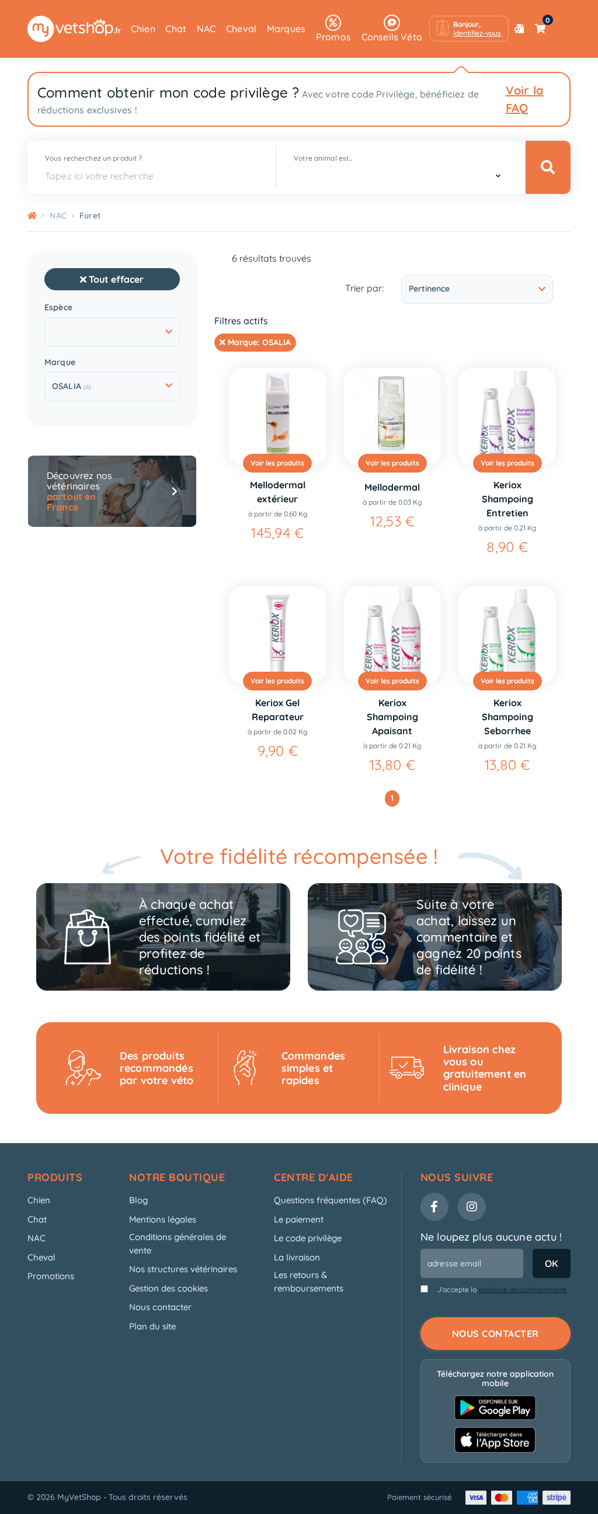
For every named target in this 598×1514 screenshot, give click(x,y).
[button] (469, 28)
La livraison (297, 1257)
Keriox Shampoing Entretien (507, 499)
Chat (175, 28)
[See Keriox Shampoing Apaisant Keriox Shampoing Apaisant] (392, 635)
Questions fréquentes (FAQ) (330, 1200)
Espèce (58, 307)
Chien (143, 28)
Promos (333, 37)
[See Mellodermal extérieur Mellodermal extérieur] (277, 417)
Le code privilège (308, 1238)
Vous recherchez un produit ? (93, 158)
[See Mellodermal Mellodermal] (392, 417)
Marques (286, 28)
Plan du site (152, 1326)
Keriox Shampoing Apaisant (392, 717)
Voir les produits (277, 463)
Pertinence (429, 288)
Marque (59, 362)
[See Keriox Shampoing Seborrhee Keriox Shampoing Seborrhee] (507, 635)
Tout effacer (115, 279)
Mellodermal (392, 487)
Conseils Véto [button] (391, 37)
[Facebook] (434, 1207)
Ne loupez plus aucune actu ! (491, 1237)
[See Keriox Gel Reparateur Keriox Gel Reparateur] (277, 635)
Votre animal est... (323, 158)
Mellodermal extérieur (277, 492)
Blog (138, 1200)
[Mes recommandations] (519, 28)
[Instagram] (472, 1207)
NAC (206, 28)
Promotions (50, 1276)
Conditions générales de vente (177, 1243)
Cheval (241, 28)
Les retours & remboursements (308, 1281)
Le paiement (299, 1219)
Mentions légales (162, 1219)
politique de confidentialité (523, 1289)
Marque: (258, 342)
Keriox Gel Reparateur (278, 710)
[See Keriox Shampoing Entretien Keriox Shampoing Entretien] (507, 417)
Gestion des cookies (168, 1288)
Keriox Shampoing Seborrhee (507, 717)
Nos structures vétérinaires (183, 1269)
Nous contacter (160, 1306)
